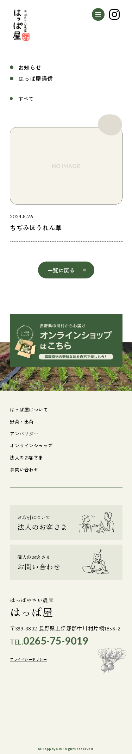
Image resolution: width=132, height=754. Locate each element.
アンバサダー (24, 433)
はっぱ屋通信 (35, 78)
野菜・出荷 (22, 421)
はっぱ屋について (29, 409)
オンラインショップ (31, 445)
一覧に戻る (61, 270)
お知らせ (30, 67)
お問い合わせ (24, 469)
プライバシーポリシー (28, 659)
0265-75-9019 (55, 641)
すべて (26, 98)
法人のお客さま (26, 457)
